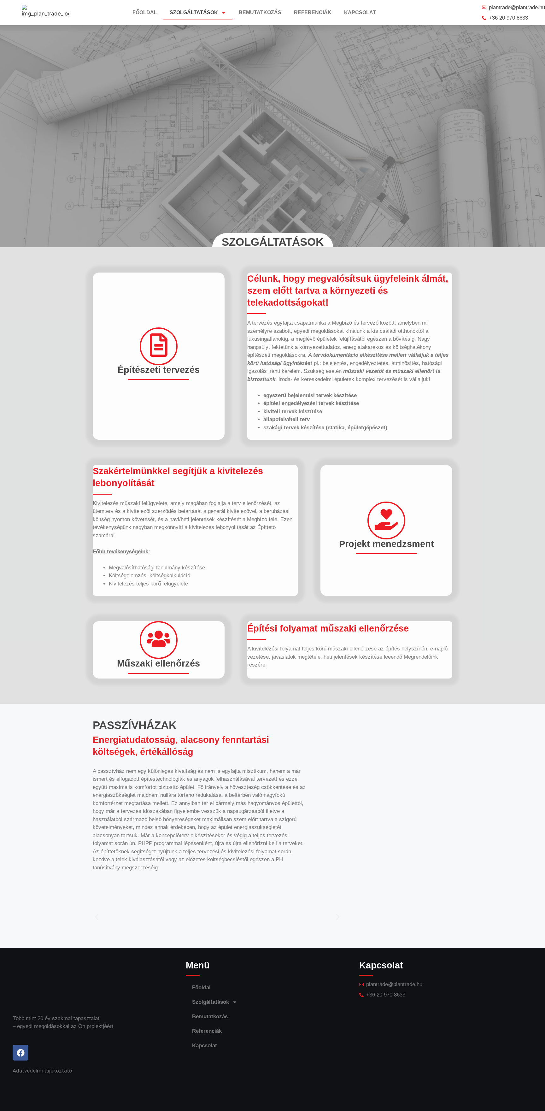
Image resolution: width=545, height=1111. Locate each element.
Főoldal (144, 12)
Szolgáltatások (194, 12)
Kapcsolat (360, 12)
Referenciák (312, 12)
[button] (97, 917)
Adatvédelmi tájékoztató (42, 1070)
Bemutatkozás (260, 12)
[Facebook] (20, 1053)
